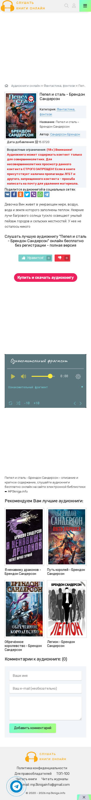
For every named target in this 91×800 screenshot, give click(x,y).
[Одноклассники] (20, 194)
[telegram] (46, 194)
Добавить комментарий (32, 728)
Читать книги (26, 779)
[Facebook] (14, 194)
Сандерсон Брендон (65, 134)
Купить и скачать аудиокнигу (46, 277)
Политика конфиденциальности (42, 768)
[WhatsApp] (40, 194)
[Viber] (33, 194)
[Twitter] (27, 194)
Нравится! (39, 258)
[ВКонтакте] (7, 194)
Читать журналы (55, 779)
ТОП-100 (63, 774)
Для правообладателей (33, 774)
